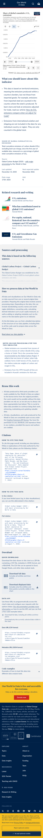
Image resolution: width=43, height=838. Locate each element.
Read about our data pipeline (12, 334)
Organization (27, 756)
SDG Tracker (6, 776)
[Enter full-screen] (38, 68)
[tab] (5, 26)
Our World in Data (21, 4)
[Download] (28, 68)
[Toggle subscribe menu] (38, 3)
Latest (4, 771)
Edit (37, 26)
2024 (37, 61)
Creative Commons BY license (18, 420)
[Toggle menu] (4, 3)
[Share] (33, 68)
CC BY (5, 69)
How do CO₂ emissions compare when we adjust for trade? (20, 113)
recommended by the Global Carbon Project (21, 356)
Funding (25, 761)
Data (3, 756)
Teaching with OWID (9, 781)
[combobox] (33, 3)
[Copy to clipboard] (34, 455)
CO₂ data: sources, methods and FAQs (26, 73)
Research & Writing (9, 792)
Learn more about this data (17, 67)
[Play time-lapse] (5, 62)
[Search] (33, 3)
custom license (20, 721)
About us (25, 751)
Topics (4, 751)
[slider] (16, 61)
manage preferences (33, 822)
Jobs (24, 771)
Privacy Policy (18, 822)
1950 (11, 61)
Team (24, 766)
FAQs (10, 729)
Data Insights (7, 761)
